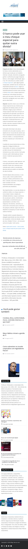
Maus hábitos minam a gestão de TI (14, 334)
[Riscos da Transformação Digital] (14, 430)
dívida (9, 92)
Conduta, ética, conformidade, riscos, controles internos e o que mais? (14, 320)
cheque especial (8, 82)
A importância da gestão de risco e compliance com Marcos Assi (11, 461)
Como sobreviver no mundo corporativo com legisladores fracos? (13, 348)
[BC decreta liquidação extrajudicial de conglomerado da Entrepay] (14, 446)
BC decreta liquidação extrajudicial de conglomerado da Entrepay (11, 454)
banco (17, 86)
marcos (16, 49)
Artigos (5, 30)
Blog (12, 542)
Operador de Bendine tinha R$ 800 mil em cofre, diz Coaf (13, 247)
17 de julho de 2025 (8, 464)
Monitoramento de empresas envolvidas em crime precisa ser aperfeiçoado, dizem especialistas (13, 240)
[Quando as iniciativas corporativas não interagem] (14, 413)
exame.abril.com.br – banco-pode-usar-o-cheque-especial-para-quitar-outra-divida (14, 228)
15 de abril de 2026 (8, 424)
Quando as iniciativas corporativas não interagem (11, 421)
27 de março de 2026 (8, 457)
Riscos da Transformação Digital (9, 437)
